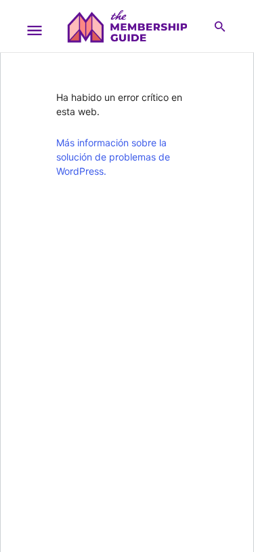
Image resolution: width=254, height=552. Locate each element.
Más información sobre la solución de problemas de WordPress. (113, 157)
